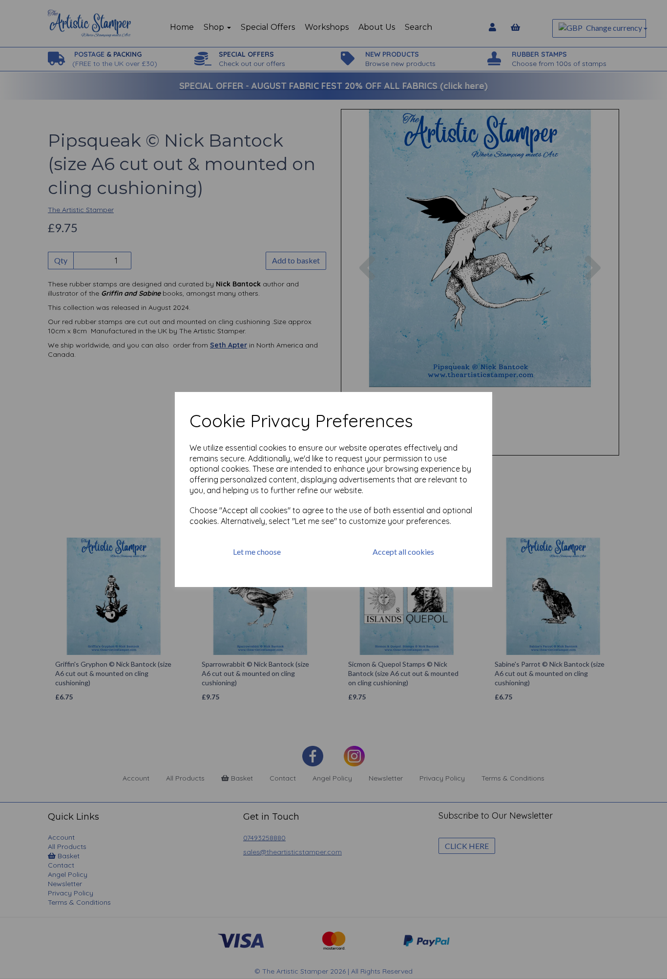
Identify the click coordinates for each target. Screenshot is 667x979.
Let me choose (257, 551)
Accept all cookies (403, 551)
